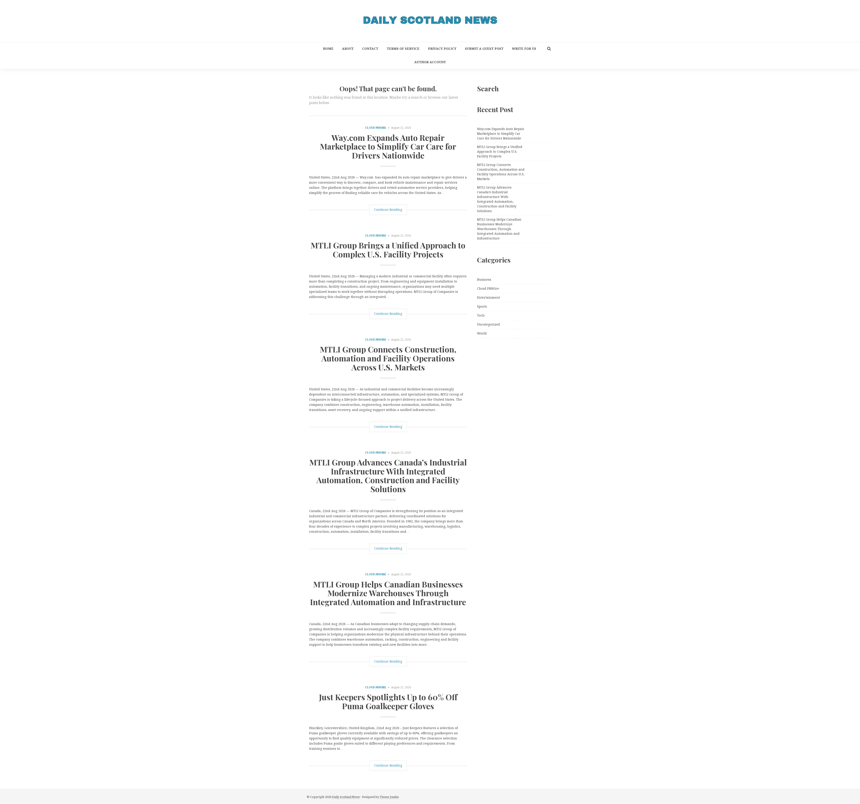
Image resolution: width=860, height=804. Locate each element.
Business (484, 279)
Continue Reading (388, 209)
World (482, 333)
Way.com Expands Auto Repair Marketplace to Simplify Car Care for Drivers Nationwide (388, 146)
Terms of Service (403, 48)
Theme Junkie (389, 797)
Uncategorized (488, 324)
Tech (481, 315)
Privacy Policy (442, 48)
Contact (370, 48)
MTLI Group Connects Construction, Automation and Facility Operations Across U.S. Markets (388, 358)
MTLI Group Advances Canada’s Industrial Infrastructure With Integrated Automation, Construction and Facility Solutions (388, 475)
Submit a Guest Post (484, 48)
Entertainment (488, 297)
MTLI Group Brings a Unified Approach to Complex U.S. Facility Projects (388, 249)
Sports (482, 306)
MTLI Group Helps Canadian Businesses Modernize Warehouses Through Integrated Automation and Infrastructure (388, 593)
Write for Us (524, 48)
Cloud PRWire (375, 127)
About (348, 48)
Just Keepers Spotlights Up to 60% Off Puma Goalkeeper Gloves (388, 701)
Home (328, 48)
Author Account (430, 62)
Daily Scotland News (346, 797)
